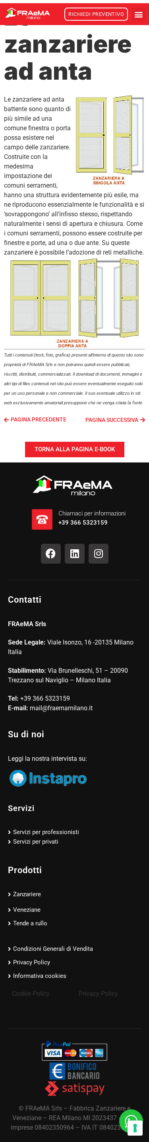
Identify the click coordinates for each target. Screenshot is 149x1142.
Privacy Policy (98, 993)
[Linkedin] (75, 554)
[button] (138, 14)
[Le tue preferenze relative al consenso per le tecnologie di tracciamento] (135, 1128)
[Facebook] (51, 554)
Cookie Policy (31, 993)
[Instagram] (98, 554)
